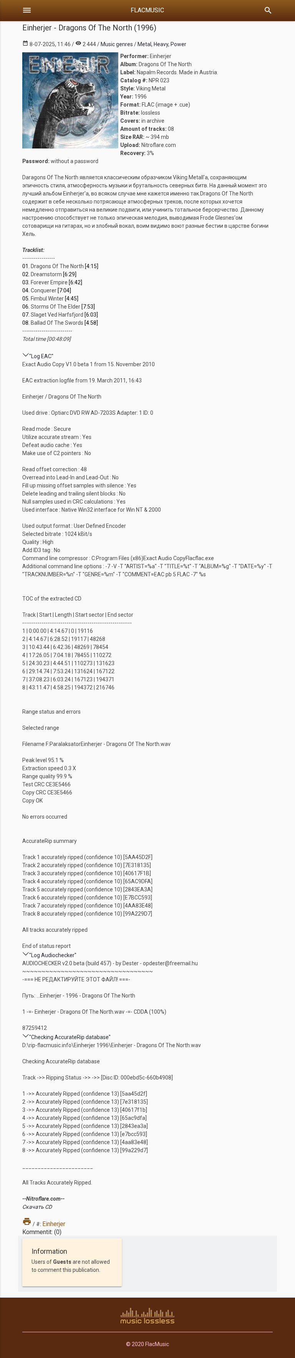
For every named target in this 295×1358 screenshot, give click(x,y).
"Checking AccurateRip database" (70, 1037)
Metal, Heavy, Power (162, 44)
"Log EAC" (41, 356)
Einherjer (53, 1224)
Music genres (117, 44)
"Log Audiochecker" (52, 955)
